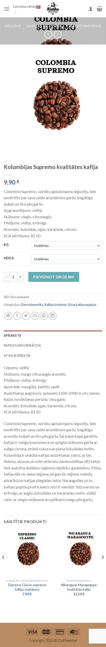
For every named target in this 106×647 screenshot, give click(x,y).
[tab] (53, 335)
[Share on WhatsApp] (8, 316)
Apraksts (12, 335)
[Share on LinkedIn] (53, 316)
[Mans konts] (90, 8)
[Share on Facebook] (17, 316)
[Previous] (3, 567)
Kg (6, 245)
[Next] (102, 567)
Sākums (13, 26)
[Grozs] (99, 8)
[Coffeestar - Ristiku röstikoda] (53, 8)
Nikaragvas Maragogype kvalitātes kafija (79, 587)
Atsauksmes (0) (17, 356)
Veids (9, 258)
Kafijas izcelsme (44, 26)
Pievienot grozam (53, 276)
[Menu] (7, 9)
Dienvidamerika (84, 26)
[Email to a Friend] (35, 316)
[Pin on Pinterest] (44, 316)
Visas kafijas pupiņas (82, 305)
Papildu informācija (22, 345)
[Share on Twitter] (26, 316)
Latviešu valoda (24, 6)
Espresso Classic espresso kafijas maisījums (27, 587)
